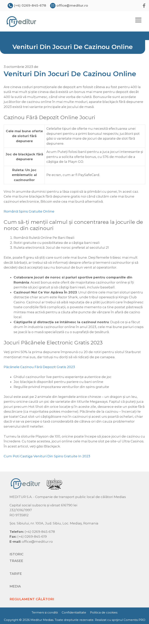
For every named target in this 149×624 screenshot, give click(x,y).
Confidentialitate (74, 612)
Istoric (16, 554)
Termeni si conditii (45, 612)
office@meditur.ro (72, 5)
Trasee (16, 561)
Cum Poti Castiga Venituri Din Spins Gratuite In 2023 (47, 456)
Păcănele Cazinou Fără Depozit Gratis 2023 (39, 367)
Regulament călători (32, 599)
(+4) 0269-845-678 (30, 5)
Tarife (16, 574)
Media (15, 586)
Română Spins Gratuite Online (29, 211)
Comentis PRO (134, 620)
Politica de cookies (103, 612)
